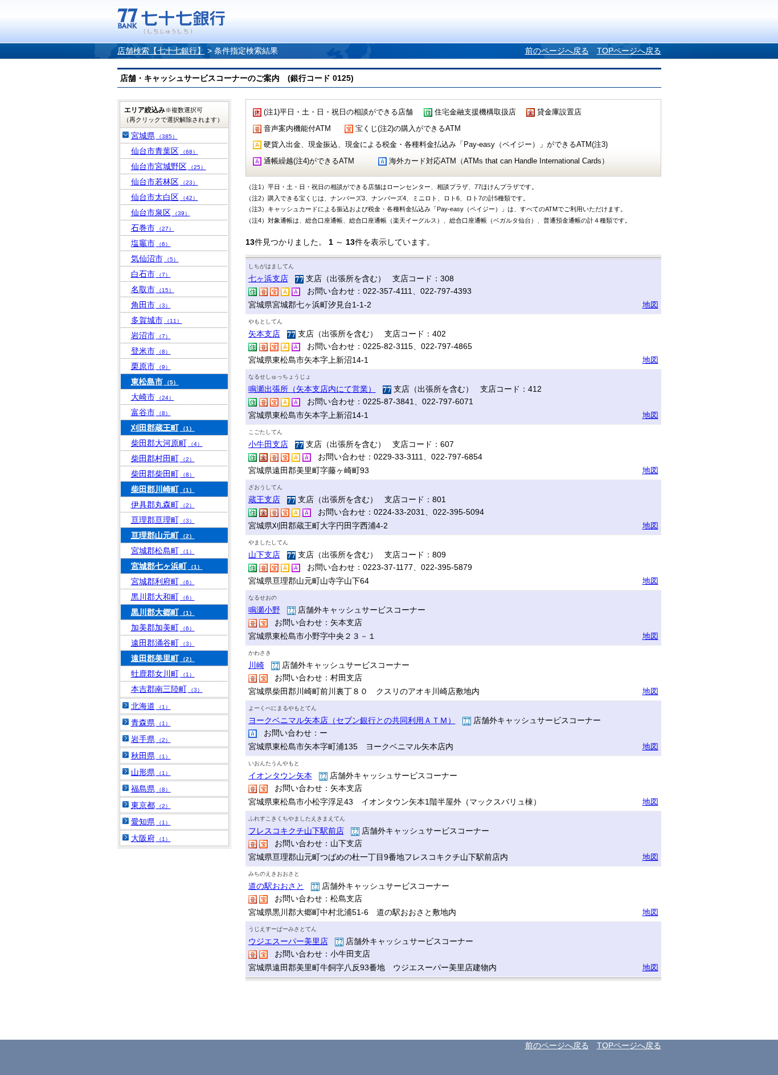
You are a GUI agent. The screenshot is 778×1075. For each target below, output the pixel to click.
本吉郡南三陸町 (167, 689)
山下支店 (264, 554)
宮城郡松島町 (163, 550)
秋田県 (151, 755)
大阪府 (151, 838)
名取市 (152, 289)
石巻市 (152, 227)
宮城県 (154, 135)
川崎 (256, 665)
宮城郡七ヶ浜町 (167, 566)
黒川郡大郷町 (163, 612)
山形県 (151, 772)
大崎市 (152, 396)
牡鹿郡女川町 (163, 673)
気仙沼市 (155, 258)
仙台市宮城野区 (168, 166)
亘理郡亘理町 (163, 519)
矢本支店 (264, 333)
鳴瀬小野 (264, 609)
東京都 (151, 805)
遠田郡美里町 (163, 658)
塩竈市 (151, 243)
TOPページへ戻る (629, 50)
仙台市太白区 (164, 197)
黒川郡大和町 (163, 596)
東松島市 (155, 381)
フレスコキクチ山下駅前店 (296, 830)
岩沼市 (151, 335)
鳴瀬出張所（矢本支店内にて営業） (312, 388)
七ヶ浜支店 (268, 278)
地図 (650, 304)
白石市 (151, 273)
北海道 (151, 706)
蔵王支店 (264, 499)
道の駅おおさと (276, 886)
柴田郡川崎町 (163, 489)
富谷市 (151, 412)
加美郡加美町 (163, 627)
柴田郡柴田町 (163, 473)
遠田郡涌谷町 (163, 642)
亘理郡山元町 (163, 535)
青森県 (151, 722)
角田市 (151, 304)
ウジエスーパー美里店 (288, 941)
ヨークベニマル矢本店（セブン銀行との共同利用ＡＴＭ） (352, 720)
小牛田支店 (268, 444)
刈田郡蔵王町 (163, 427)
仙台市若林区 (164, 181)
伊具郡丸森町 (163, 504)
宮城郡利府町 (163, 581)
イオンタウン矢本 (280, 775)
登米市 (151, 350)
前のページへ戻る (557, 50)
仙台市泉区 (160, 212)
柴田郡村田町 (163, 458)
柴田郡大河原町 (167, 443)
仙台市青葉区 (164, 150)
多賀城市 (156, 320)
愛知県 (151, 821)
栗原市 (151, 366)
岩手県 (151, 739)
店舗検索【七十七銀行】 (161, 50)
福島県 (151, 788)
